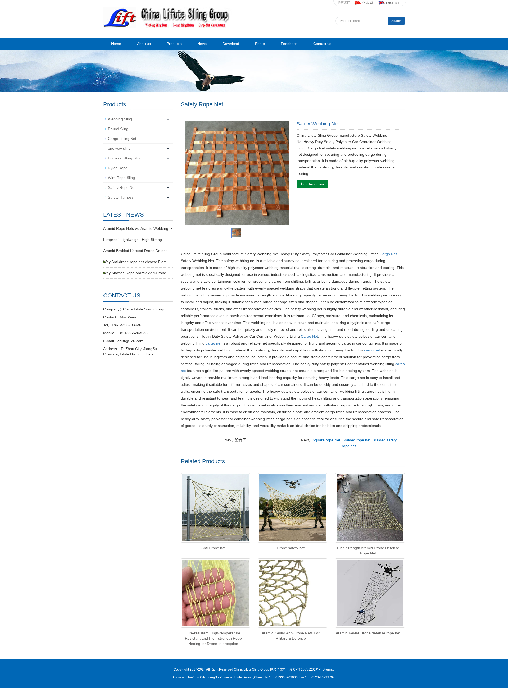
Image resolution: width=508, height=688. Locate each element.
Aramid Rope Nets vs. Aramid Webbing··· (137, 228)
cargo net (213, 343)
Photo (260, 44)
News (202, 44)
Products (174, 44)
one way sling (119, 148)
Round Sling (118, 129)
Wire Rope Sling (121, 178)
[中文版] (364, 2)
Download (231, 44)
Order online (313, 184)
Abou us (144, 44)
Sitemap (328, 669)
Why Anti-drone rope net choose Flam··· (137, 262)
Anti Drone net (213, 548)
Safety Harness (121, 197)
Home (116, 44)
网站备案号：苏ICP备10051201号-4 (296, 669)
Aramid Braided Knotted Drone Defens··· (137, 251)
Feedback (289, 44)
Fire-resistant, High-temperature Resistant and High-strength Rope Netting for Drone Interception (213, 638)
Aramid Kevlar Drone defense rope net (368, 633)
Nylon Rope (118, 168)
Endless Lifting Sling (125, 158)
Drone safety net (291, 548)
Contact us (322, 44)
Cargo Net (388, 254)
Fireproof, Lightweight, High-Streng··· (134, 239)
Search (396, 21)
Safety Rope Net (121, 187)
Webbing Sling (120, 119)
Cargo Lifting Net (122, 138)
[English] (388, 2)
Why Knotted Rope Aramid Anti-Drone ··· (137, 273)
